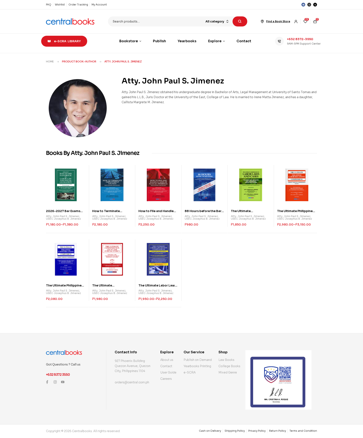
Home (50, 61)
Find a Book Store (278, 21)
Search (240, 21)
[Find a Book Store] (262, 21)
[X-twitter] (315, 5)
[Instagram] (309, 5)
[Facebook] (303, 5)
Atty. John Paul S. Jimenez (62, 216)
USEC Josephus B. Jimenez (63, 218)
